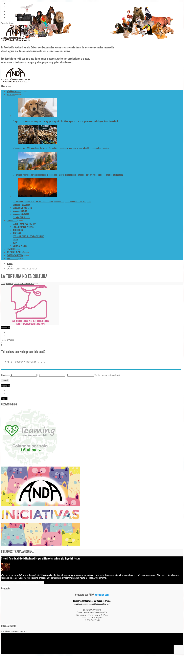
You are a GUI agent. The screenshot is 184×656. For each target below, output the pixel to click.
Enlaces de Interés (14, 17)
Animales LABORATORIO (22, 207)
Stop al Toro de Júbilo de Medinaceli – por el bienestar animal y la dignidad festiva (40, 558)
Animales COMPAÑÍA (21, 214)
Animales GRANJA (20, 210)
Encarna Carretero (30, 582)
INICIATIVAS (12, 220)
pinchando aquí (102, 594)
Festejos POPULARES (21, 217)
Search (4, 23)
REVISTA (10, 248)
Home (10, 263)
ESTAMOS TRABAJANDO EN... (17, 551)
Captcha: (5, 375)
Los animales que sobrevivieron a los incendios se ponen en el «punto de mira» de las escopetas (52, 201)
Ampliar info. (100, 577)
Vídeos (9, 11)
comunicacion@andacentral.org (96, 604)
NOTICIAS (11, 94)
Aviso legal (5, 653)
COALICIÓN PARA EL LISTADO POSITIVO (28, 236)
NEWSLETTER (12, 258)
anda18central (27, 283)
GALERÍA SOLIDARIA (15, 255)
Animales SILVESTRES (21, 204)
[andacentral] (15, 41)
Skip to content (7, 85)
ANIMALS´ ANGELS (20, 245)
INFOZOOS (17, 233)
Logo (9, 266)
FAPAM (15, 239)
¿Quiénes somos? (14, 91)
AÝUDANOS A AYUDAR (15, 252)
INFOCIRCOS (18, 229)
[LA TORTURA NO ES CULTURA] (30, 324)
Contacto (11, 14)
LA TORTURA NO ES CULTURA (24, 223)
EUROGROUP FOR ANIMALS (23, 226)
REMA (15, 242)
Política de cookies (35, 653)
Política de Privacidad (18, 653)
